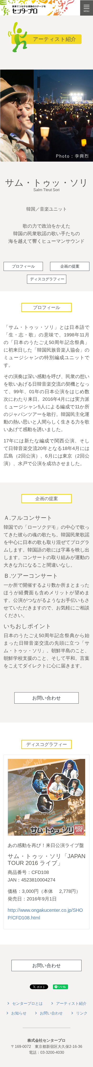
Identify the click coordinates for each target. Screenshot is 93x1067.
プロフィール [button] (23, 266)
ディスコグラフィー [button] (47, 279)
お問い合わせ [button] (46, 698)
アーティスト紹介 (71, 1003)
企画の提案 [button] (69, 266)
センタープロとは (27, 1003)
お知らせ (18, 1013)
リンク (82, 1013)
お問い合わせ (51, 1013)
